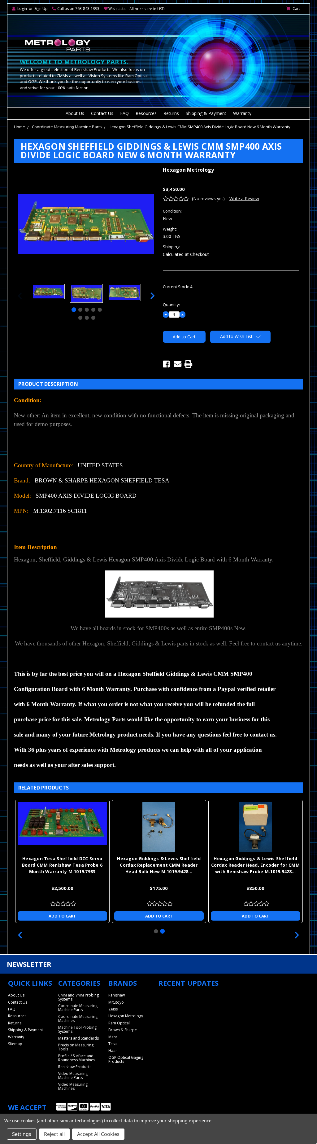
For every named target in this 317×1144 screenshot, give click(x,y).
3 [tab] (87, 309)
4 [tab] (93, 309)
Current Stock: (177, 286)
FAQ (124, 113)
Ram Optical (119, 1023)
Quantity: (171, 304)
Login (22, 8)
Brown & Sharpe (122, 1029)
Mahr (112, 1037)
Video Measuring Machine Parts (73, 1075)
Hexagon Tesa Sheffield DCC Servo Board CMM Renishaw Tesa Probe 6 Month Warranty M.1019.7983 (62, 865)
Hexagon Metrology (125, 1016)
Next (153, 296)
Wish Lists (116, 8)
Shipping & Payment (206, 113)
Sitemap (15, 1043)
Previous (20, 296)
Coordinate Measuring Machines (78, 1018)
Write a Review (244, 198)
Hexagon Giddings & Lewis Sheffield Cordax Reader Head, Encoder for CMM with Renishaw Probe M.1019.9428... (255, 865)
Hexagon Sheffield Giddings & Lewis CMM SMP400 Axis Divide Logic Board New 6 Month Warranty (199, 127)
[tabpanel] (48, 292)
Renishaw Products (74, 1066)
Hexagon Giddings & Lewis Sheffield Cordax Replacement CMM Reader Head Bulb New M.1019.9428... (159, 865)
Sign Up (41, 8)
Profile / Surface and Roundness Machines (76, 1058)
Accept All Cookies (98, 1134)
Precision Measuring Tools (75, 1047)
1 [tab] (74, 309)
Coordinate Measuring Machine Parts (67, 127)
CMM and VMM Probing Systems (78, 997)
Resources (146, 113)
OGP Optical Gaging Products (125, 1059)
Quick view (62, 827)
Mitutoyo (116, 1002)
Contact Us (102, 113)
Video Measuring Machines (73, 1086)
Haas (112, 1050)
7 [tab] (87, 317)
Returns (171, 113)
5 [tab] (100, 309)
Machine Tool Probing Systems (77, 1029)
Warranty (242, 113)
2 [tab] (80, 309)
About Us (75, 113)
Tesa (112, 1043)
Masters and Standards (78, 1038)
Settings (21, 1134)
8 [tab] (93, 317)
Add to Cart (62, 916)
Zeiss (113, 1009)
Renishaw (116, 995)
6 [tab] (80, 317)
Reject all (54, 1134)
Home (19, 127)
